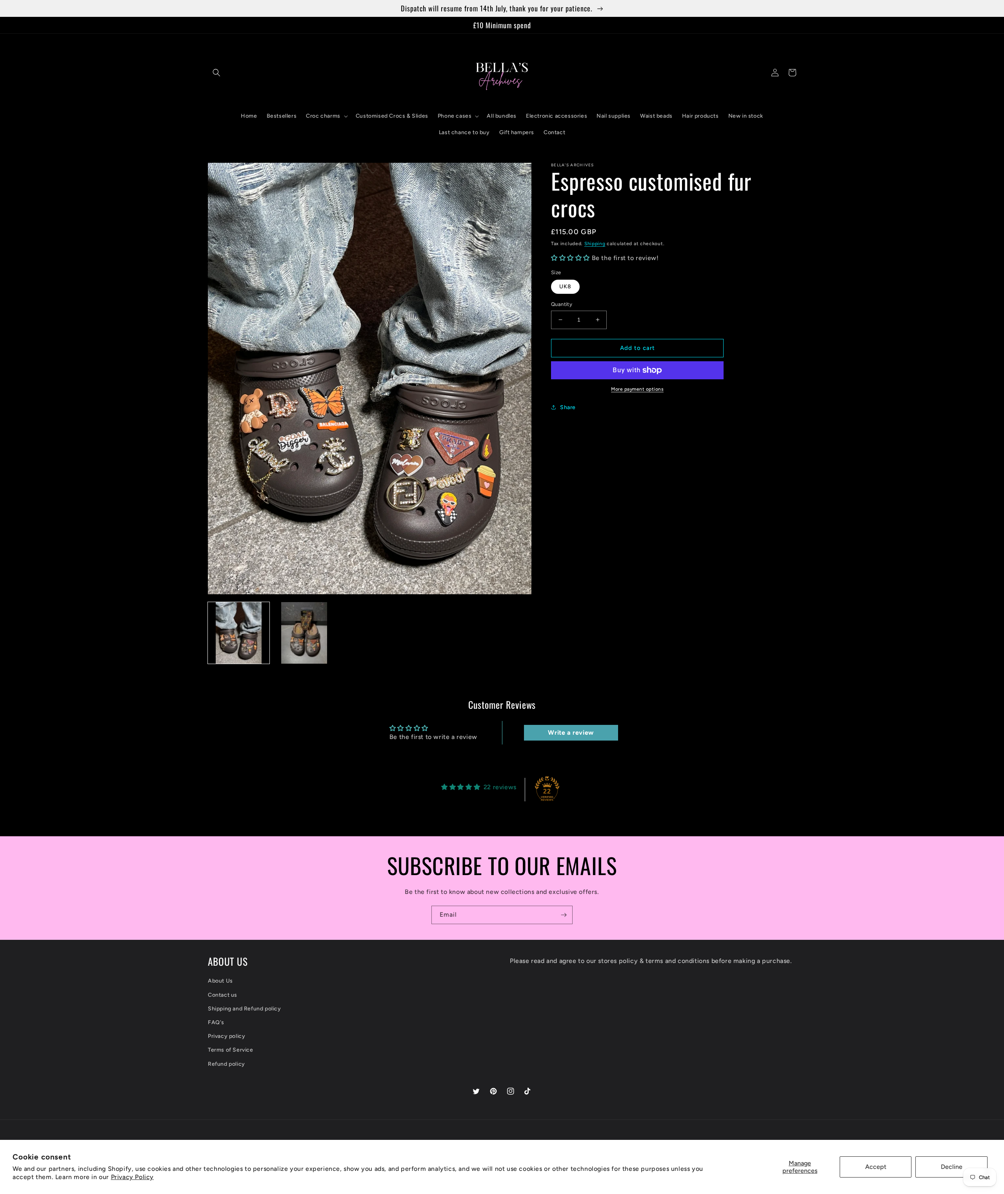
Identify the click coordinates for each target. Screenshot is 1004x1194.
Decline (951, 1166)
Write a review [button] (570, 732)
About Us (220, 980)
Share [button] (568, 407)
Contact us (222, 995)
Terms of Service (230, 1050)
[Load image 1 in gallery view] (238, 633)
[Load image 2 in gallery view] (304, 633)
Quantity (561, 304)
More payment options (637, 389)
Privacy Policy (132, 1177)
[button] (216, 72)
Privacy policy (226, 1036)
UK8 (565, 286)
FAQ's (216, 1022)
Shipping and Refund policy (244, 1008)
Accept (875, 1166)
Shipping (595, 243)
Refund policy (226, 1064)
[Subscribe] (563, 915)
